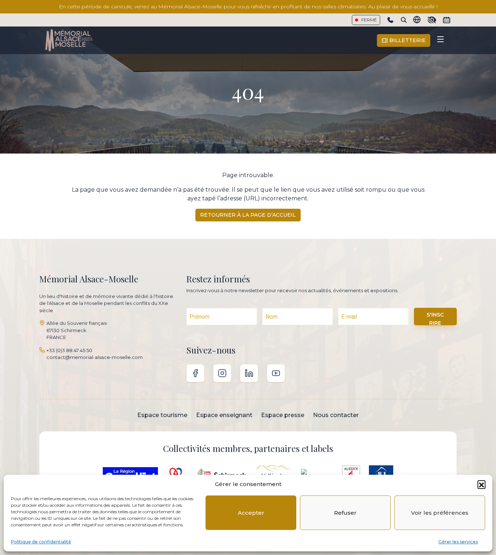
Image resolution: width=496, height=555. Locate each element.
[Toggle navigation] (440, 40)
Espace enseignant (224, 415)
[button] (481, 484)
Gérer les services (458, 541)
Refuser (345, 512)
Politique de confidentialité (41, 541)
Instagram (222, 373)
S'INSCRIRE (435, 318)
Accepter (251, 512)
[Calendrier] (447, 20)
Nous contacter (336, 415)
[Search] (404, 20)
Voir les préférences (439, 512)
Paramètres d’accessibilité (432, 20)
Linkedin (249, 373)
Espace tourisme (162, 415)
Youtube (276, 373)
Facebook (195, 373)
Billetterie (407, 40)
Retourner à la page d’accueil (248, 215)
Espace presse (282, 415)
